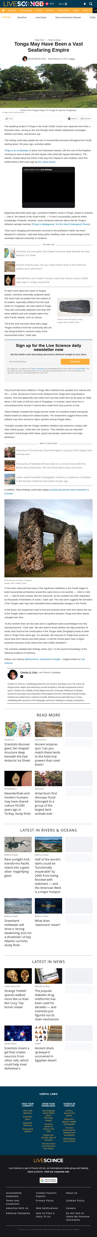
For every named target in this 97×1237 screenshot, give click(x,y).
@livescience (32, 659)
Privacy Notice (80, 369)
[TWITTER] (22, 676)
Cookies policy (75, 1200)
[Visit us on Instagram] (34, 3)
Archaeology (26, 10)
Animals (12, 10)
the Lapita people (46, 162)
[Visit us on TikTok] (46, 3)
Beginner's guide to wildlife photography (69, 1121)
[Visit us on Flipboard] (42, 3)
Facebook (45, 659)
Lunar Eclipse (40, 17)
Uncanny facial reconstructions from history (48, 1146)
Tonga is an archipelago (16, 150)
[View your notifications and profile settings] (84, 3)
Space (76, 10)
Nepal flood (21, 17)
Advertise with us (17, 1208)
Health (39, 10)
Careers (71, 1208)
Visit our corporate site (56, 1171)
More (85, 10)
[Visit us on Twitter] (29, 3)
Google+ (57, 659)
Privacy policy (45, 1200)
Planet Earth (63, 10)
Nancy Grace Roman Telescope (68, 17)
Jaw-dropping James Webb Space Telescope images (48, 1116)
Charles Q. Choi (38, 58)
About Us (71, 1193)
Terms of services (37, 369)
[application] (48, 187)
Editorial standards (18, 1213)
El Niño (93, 17)
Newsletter (87, 119)
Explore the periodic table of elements (48, 1137)
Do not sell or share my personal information (78, 1216)
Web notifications (47, 1208)
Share (11, 119)
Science (50, 10)
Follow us (74, 119)
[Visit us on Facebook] (25, 3)
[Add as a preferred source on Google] (48, 1180)
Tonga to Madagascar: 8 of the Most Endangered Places (61, 224)
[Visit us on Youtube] (38, 3)
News (72, 59)
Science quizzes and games (69, 1113)
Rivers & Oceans (54, 40)
